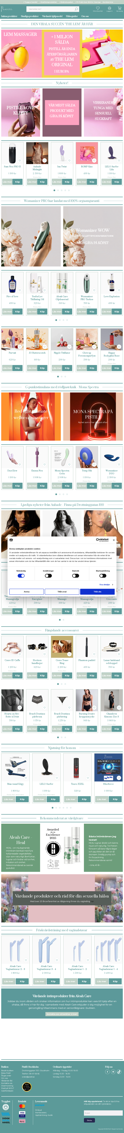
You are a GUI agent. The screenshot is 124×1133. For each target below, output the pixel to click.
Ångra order (6, 1076)
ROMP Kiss (87, 166)
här (92, 901)
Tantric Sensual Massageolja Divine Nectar (87, 599)
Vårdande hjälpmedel (52, 16)
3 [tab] (61, 190)
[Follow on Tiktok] (119, 1072)
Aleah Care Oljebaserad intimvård (62, 299)
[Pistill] (7, 9)
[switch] (48, 576)
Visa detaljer (104, 585)
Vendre (121, 1129)
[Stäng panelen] (114, 540)
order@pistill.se (28, 1077)
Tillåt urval (62, 592)
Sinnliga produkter (30, 16)
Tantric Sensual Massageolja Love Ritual (12, 599)
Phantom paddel (86, 660)
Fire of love (12, 296)
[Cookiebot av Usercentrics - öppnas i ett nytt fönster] (97, 540)
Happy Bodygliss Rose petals (112, 356)
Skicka (89, 1120)
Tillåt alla (97, 592)
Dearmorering (7, 1086)
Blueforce (108, 784)
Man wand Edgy (15, 784)
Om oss (85, 16)
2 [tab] (58, 190)
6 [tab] (71, 808)
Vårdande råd (6, 1081)
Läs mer (7, 182)
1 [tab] (54, 190)
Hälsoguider (72, 16)
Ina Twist (62, 166)
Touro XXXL (77, 784)
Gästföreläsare (7, 1091)
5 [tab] (69, 190)
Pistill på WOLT (7, 1088)
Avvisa (26, 592)
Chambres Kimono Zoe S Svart (111, 717)
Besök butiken (7, 1071)
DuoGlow (12, 470)
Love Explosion (112, 296)
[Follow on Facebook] (107, 1072)
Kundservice (108, 2)
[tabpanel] (12, 164)
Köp (17, 182)
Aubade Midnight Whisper (37, 169)
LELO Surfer (46, 784)
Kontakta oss (6, 1083)
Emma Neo (37, 470)
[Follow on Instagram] (113, 1072)
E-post (86, 1108)
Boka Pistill (5, 1073)
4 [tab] (65, 190)
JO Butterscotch (37, 353)
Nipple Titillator (62, 353)
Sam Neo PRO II (12, 166)
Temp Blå (87, 470)
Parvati (12, 353)
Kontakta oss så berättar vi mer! (62, 1014)
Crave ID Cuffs (12, 660)
